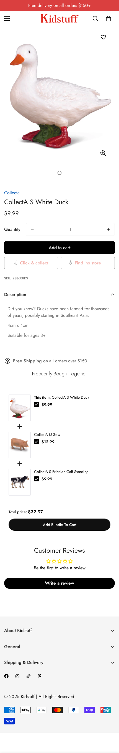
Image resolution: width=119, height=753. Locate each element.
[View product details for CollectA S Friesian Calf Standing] (20, 482)
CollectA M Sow (47, 434)
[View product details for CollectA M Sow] (20, 445)
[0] (108, 18)
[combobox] (95, 18)
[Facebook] (6, 676)
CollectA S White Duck (61, 397)
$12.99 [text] (48, 441)
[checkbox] (36, 404)
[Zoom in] (103, 153)
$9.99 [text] (47, 404)
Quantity (12, 229)
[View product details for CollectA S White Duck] (20, 408)
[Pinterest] (39, 676)
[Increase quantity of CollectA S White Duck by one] (108, 229)
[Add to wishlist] (103, 37)
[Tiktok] (28, 676)
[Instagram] (17, 676)
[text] (59, 374)
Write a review (59, 583)
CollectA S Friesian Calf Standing (61, 471)
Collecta (12, 192)
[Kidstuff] (59, 18)
